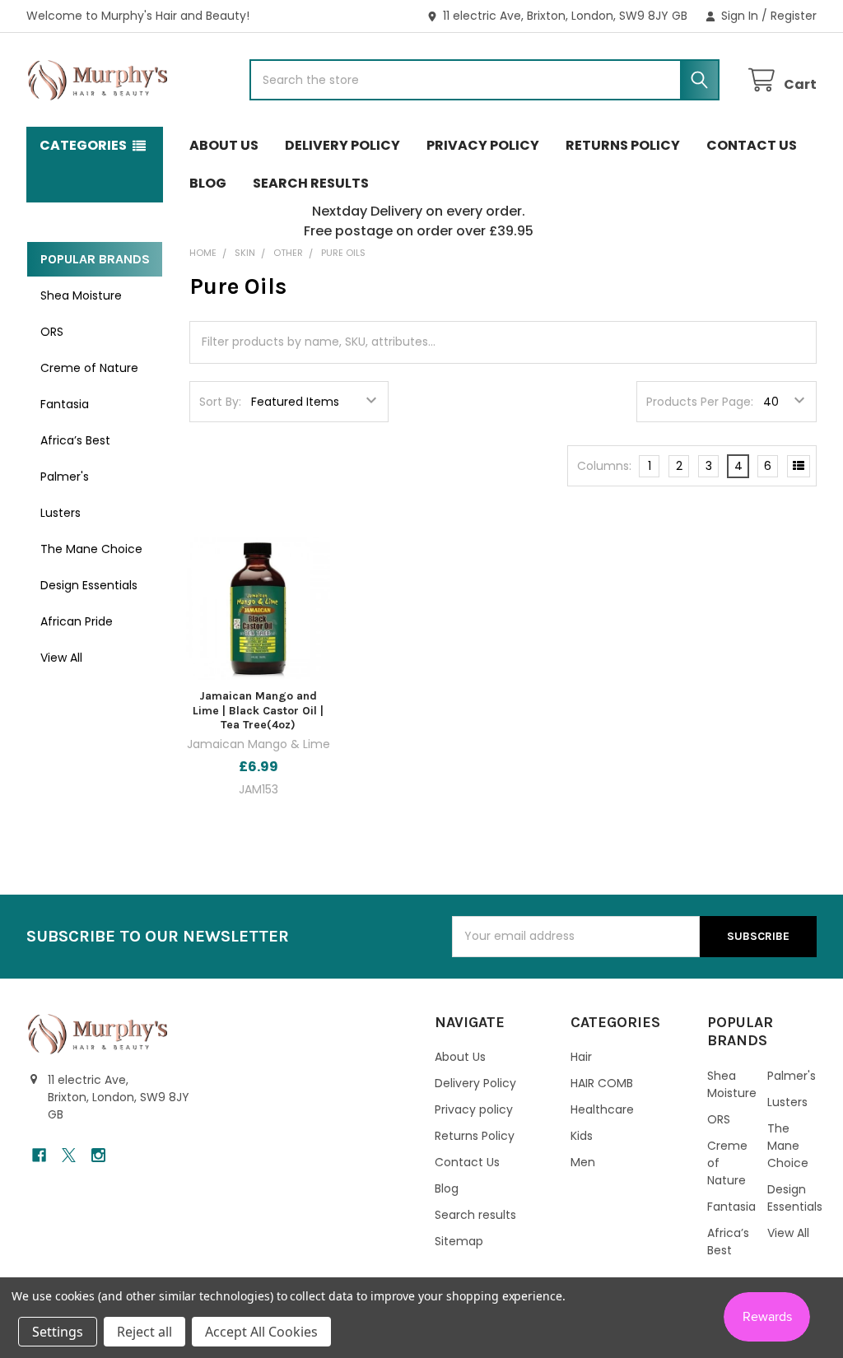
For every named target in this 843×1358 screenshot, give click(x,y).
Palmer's (64, 476)
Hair (581, 1057)
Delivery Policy (342, 145)
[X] (69, 1155)
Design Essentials (88, 585)
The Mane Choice (91, 549)
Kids (582, 1136)
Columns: (604, 466)
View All (61, 657)
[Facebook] (39, 1155)
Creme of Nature (89, 368)
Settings (57, 1332)
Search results (311, 183)
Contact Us (751, 145)
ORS (51, 331)
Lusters (60, 513)
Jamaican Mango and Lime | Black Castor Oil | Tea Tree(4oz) (258, 710)
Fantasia (64, 404)
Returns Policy (623, 145)
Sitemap (459, 1241)
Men (583, 1162)
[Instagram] (98, 1155)
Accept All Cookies (261, 1332)
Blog (207, 183)
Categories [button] (83, 145)
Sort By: (220, 401)
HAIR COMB (602, 1083)
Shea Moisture (81, 295)
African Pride (76, 621)
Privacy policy (482, 145)
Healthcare (602, 1109)
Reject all (144, 1332)
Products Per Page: (699, 401)
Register (794, 15)
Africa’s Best (75, 440)
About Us (223, 145)
